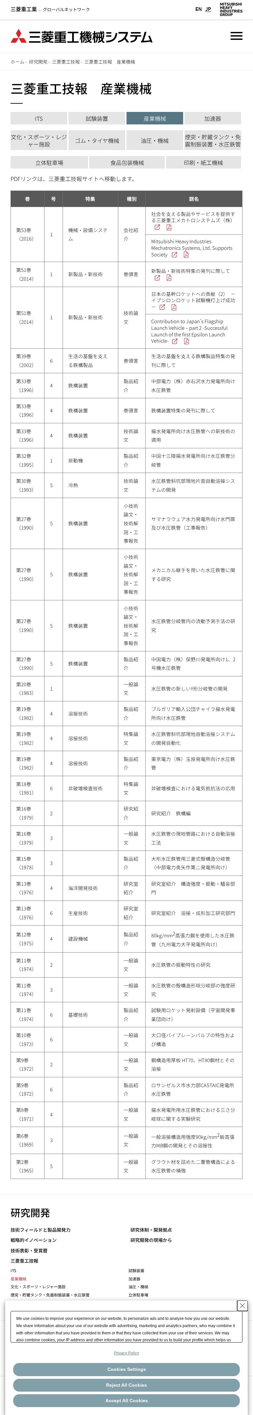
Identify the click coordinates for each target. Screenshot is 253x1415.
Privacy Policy (126, 1353)
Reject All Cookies (126, 1385)
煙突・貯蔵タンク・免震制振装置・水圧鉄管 (213, 140)
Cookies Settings (126, 1369)
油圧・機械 (155, 140)
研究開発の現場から (151, 1240)
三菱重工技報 (66, 61)
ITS (39, 118)
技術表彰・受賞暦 (29, 1250)
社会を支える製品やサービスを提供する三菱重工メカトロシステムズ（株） (193, 217)
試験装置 (97, 118)
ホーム (17, 61)
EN (198, 9)
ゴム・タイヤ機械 (97, 140)
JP (208, 9)
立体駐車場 (49, 162)
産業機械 (155, 118)
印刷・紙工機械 (203, 162)
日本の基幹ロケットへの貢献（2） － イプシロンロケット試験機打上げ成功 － (193, 300)
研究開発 (38, 61)
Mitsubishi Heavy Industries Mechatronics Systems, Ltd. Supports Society (192, 247)
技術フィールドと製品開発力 (40, 1230)
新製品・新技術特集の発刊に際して (190, 270)
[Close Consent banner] (242, 1305)
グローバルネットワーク (50, 9)
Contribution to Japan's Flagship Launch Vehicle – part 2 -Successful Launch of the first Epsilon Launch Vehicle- (189, 331)
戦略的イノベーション (34, 1240)
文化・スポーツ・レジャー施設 (39, 140)
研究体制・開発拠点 (151, 1230)
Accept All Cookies (126, 1400)
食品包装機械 (127, 162)
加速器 (212, 118)
